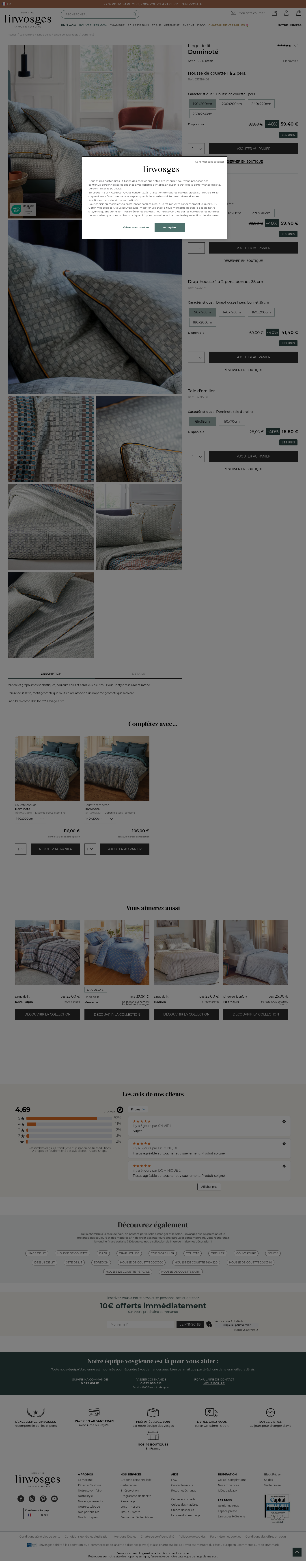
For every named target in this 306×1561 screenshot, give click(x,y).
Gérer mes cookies (136, 227)
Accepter (170, 227)
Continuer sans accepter (209, 161)
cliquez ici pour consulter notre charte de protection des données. (175, 215)
